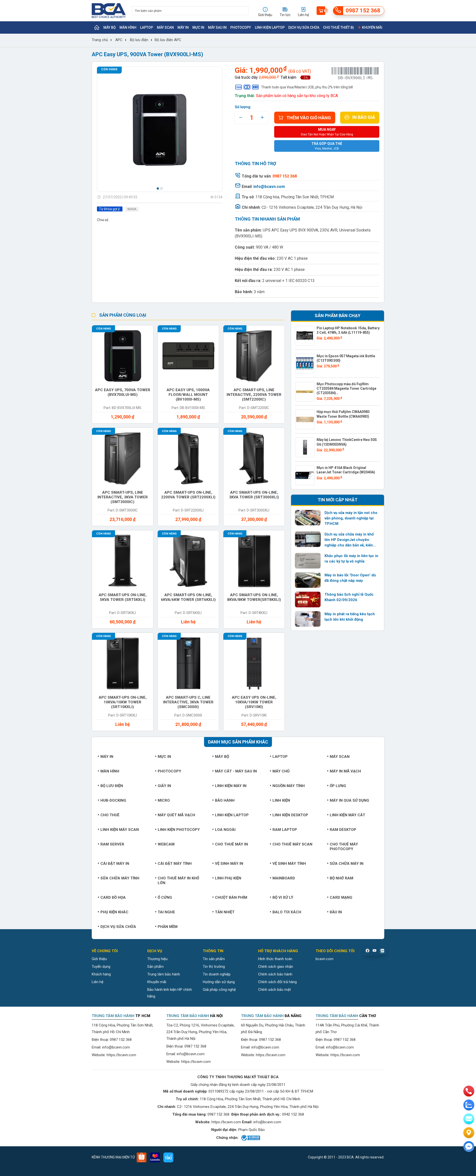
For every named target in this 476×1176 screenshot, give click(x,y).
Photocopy (240, 27)
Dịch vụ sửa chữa (303, 27)
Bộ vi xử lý (282, 897)
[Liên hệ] (468, 1132)
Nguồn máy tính (288, 786)
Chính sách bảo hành (275, 974)
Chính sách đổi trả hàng (277, 982)
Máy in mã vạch (345, 771)
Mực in (198, 27)
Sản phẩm (155, 966)
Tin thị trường (214, 966)
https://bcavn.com (121, 1055)
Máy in (183, 27)
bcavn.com (324, 959)
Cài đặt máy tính (175, 863)
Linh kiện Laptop (270, 27)
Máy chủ (281, 771)
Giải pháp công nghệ (219, 989)
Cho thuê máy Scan (292, 844)
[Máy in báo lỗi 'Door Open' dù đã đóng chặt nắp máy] (308, 580)
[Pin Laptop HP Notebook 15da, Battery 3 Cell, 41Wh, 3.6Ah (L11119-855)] (305, 336)
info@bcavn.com (269, 186)
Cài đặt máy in (114, 863)
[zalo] (468, 1104)
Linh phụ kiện (228, 878)
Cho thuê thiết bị (338, 27)
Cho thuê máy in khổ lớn (178, 880)
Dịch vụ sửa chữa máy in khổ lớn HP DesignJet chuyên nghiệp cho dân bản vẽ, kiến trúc (349, 540)
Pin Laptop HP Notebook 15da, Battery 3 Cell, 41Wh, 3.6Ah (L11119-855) (348, 330)
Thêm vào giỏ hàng (308, 117)
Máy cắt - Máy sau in (236, 771)
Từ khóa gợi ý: (109, 209)
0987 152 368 (121, 1039)
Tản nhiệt (225, 912)
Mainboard (283, 878)
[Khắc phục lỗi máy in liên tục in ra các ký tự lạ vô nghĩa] (308, 560)
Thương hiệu (157, 959)
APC (118, 40)
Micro (164, 800)
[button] (158, 188)
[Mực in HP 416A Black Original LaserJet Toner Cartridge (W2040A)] (305, 475)
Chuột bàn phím (231, 897)
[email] (468, 1118)
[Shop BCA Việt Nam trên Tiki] (168, 1157)
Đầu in (336, 912)
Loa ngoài (225, 829)
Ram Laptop (284, 829)
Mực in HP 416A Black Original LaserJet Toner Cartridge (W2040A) (346, 470)
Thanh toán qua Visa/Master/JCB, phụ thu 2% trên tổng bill (307, 87)
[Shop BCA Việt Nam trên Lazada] (155, 1157)
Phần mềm (168, 926)
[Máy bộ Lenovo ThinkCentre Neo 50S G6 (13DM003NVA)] (305, 447)
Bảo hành (225, 800)
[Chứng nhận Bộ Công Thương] (250, 1138)
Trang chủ (100, 40)
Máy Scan (165, 27)
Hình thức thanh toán (275, 959)
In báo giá (363, 117)
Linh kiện (281, 800)
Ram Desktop (343, 829)
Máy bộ (109, 27)
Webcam (166, 844)
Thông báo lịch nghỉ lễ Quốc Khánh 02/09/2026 (349, 597)
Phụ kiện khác (114, 912)
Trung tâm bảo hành (163, 974)
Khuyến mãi (371, 27)
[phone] (468, 1091)
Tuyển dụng (101, 966)
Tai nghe (166, 912)
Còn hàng (109, 69)
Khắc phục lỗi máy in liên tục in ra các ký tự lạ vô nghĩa (351, 558)
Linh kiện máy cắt (347, 815)
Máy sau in (217, 27)
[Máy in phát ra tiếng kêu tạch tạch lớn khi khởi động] (308, 619)
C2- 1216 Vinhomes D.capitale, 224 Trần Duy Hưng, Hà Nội (312, 207)
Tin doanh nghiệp (217, 974)
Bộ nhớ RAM (341, 878)
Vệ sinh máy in (229, 863)
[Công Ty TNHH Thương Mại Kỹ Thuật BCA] (109, 10)
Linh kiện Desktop (290, 815)
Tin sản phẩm (214, 959)
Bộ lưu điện (139, 40)
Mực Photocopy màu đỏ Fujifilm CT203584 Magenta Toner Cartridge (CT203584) (346, 388)
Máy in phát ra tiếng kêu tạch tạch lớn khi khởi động (350, 617)
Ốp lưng (338, 786)
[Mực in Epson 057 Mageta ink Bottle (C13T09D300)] (305, 364)
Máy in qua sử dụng (349, 800)
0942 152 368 (293, 1114)
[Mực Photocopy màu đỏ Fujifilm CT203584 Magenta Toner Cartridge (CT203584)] (305, 392)
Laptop (146, 27)
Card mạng (341, 897)
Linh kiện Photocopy (179, 829)
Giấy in (164, 786)
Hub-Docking (113, 800)
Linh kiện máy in (230, 786)
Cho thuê (109, 815)
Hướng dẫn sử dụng (219, 982)
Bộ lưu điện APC (168, 40)
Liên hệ (97, 982)
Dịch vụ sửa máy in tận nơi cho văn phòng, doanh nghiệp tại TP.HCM (351, 518)
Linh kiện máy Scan (119, 829)
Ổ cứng (165, 897)
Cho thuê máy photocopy (344, 846)
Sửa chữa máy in (346, 863)
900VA (131, 209)
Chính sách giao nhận (275, 966)
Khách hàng (101, 974)
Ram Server (112, 844)
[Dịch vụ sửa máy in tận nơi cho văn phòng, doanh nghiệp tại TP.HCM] (308, 517)
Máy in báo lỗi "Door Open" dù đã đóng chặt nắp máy (350, 578)
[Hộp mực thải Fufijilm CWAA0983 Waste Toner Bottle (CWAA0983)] (305, 419)
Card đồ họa (113, 897)
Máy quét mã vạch (176, 815)
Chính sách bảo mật (274, 989)
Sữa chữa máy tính (119, 878)
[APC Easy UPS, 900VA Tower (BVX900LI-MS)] (160, 129)
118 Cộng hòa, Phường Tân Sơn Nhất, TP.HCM (294, 197)
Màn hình (127, 27)
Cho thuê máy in (231, 844)
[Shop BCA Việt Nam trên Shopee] (141, 1157)
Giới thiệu (99, 959)
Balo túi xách (286, 912)
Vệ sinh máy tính (289, 863)
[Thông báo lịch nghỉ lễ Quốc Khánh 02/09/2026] (308, 599)
